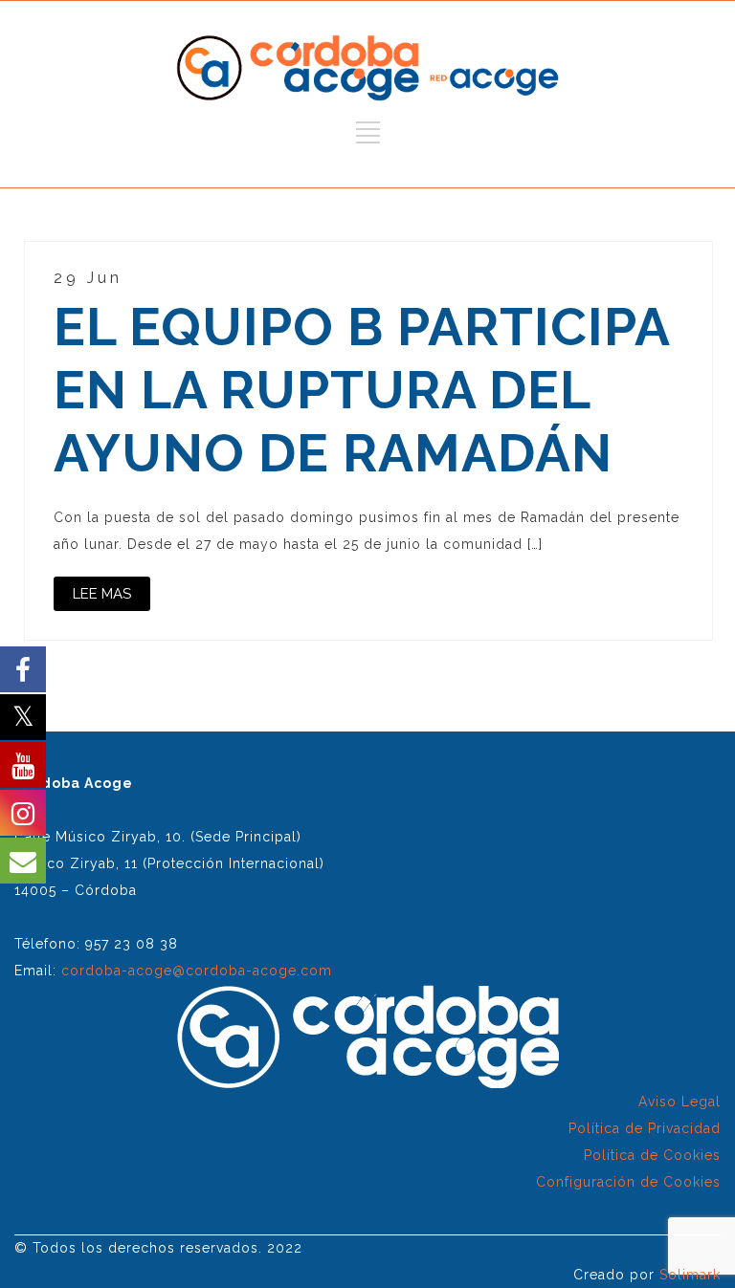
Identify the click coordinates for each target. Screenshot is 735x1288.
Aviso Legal (679, 1101)
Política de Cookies (652, 1155)
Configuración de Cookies (628, 1182)
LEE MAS (102, 593)
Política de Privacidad (644, 1128)
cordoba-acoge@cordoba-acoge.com (196, 970)
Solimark (690, 1274)
